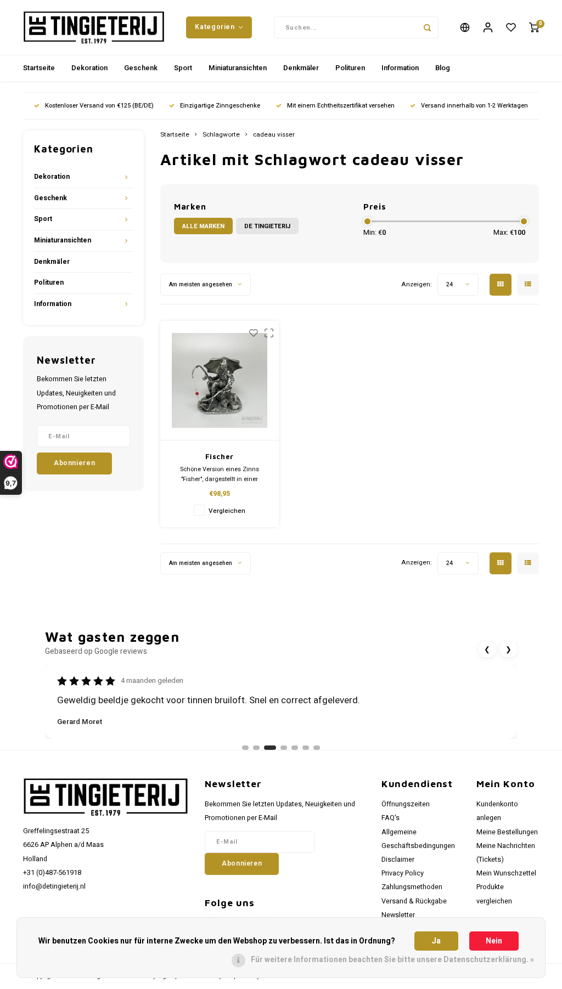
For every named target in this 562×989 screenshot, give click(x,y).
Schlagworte (221, 135)
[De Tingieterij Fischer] (219, 380)
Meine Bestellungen (507, 832)
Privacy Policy (402, 873)
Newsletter (398, 915)
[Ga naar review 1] (245, 747)
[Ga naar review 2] (256, 747)
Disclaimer (397, 859)
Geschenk (141, 68)
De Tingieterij (267, 226)
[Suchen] (428, 27)
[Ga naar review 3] (270, 747)
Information (400, 68)
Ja (436, 941)
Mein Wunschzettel (506, 873)
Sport (183, 68)
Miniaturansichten (238, 68)
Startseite (39, 68)
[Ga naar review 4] (283, 747)
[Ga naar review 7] (316, 747)
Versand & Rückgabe (414, 901)
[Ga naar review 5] (294, 747)
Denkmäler (301, 68)
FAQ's (390, 818)
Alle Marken (203, 226)
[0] (534, 27)
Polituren (350, 68)
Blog (442, 68)
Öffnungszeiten (405, 804)
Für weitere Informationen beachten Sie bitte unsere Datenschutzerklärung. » (392, 959)
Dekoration (89, 68)
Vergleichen (227, 511)
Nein (494, 941)
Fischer (219, 456)
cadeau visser (274, 135)
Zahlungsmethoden (411, 887)
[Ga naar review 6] (305, 747)
